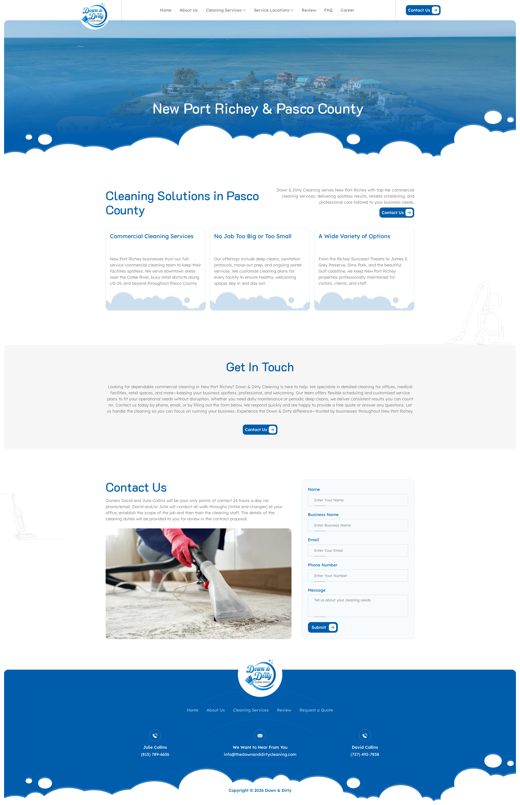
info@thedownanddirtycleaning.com (260, 754)
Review (309, 10)
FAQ (328, 10)
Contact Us (419, 10)
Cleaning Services (224, 10)
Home (165, 10)
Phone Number (323, 564)
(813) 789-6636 (155, 754)
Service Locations (271, 10)
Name (314, 489)
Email (313, 539)
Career (347, 10)
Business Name (323, 514)
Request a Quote (316, 710)
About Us (189, 10)
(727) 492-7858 (365, 754)
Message (317, 590)
